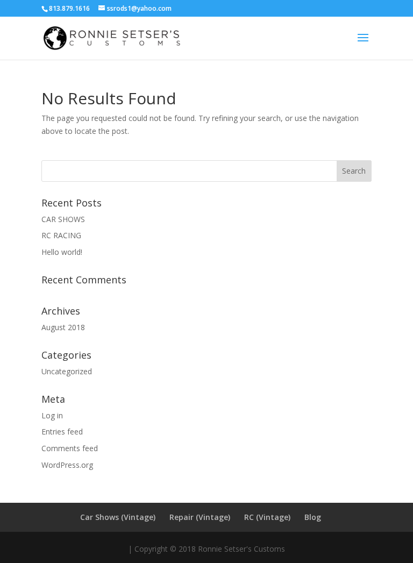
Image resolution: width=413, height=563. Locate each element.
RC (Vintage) (267, 517)
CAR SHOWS (63, 219)
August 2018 (63, 327)
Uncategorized (66, 371)
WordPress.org (67, 465)
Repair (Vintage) (199, 517)
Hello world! (61, 252)
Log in (52, 415)
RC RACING (61, 235)
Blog (312, 517)
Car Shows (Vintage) (117, 517)
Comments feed (69, 448)
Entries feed (62, 431)
